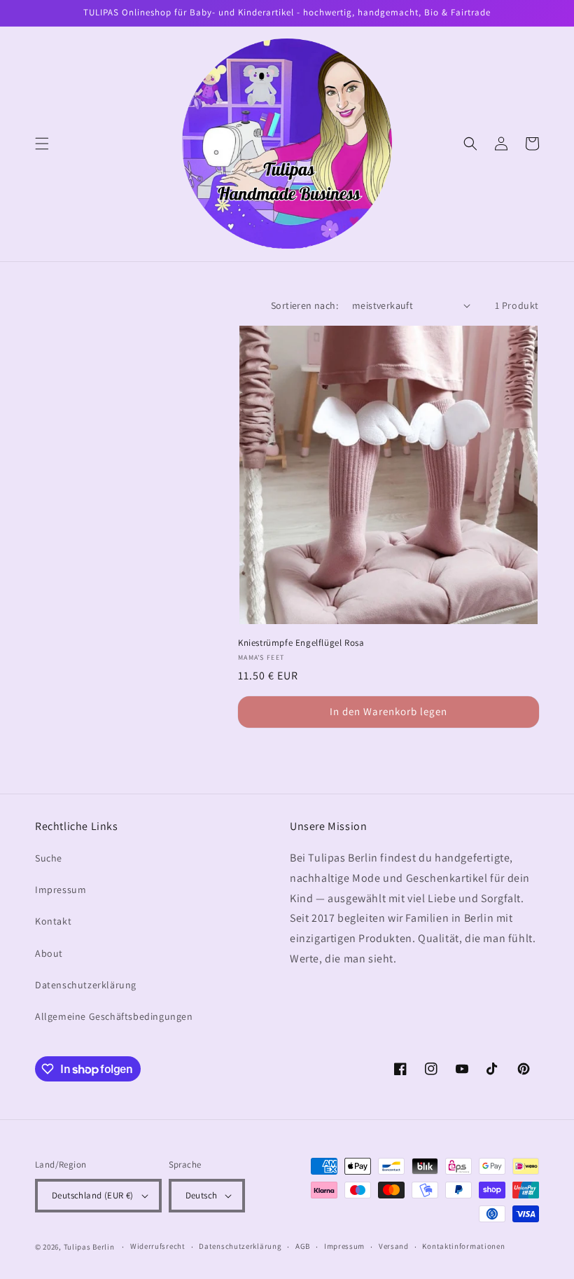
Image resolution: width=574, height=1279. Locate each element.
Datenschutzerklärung (85, 985)
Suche (48, 858)
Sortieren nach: (304, 305)
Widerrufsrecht (158, 1246)
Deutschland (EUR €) (93, 1195)
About (49, 953)
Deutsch (202, 1195)
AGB (302, 1246)
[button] (42, 143)
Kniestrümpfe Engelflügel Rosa (301, 643)
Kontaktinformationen (463, 1246)
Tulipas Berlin (89, 1247)
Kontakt (53, 921)
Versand (394, 1246)
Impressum (60, 889)
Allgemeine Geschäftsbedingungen (114, 1016)
